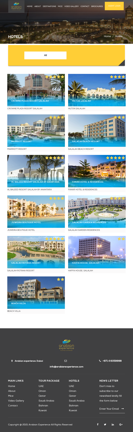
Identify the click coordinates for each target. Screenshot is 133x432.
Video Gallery (16, 400)
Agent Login (114, 6)
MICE (60, 6)
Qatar (42, 395)
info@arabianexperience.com (66, 366)
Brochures (97, 6)
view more (36, 90)
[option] (45, 55)
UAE (41, 386)
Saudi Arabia (46, 400)
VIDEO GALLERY (71, 6)
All (45, 55)
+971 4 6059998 (112, 360)
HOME (29, 6)
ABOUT (37, 6)
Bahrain (43, 405)
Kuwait (43, 410)
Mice (10, 395)
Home (107, 36)
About (11, 391)
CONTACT (85, 6)
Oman (42, 391)
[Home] (16, 6)
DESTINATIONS (49, 6)
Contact (13, 405)
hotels (118, 36)
